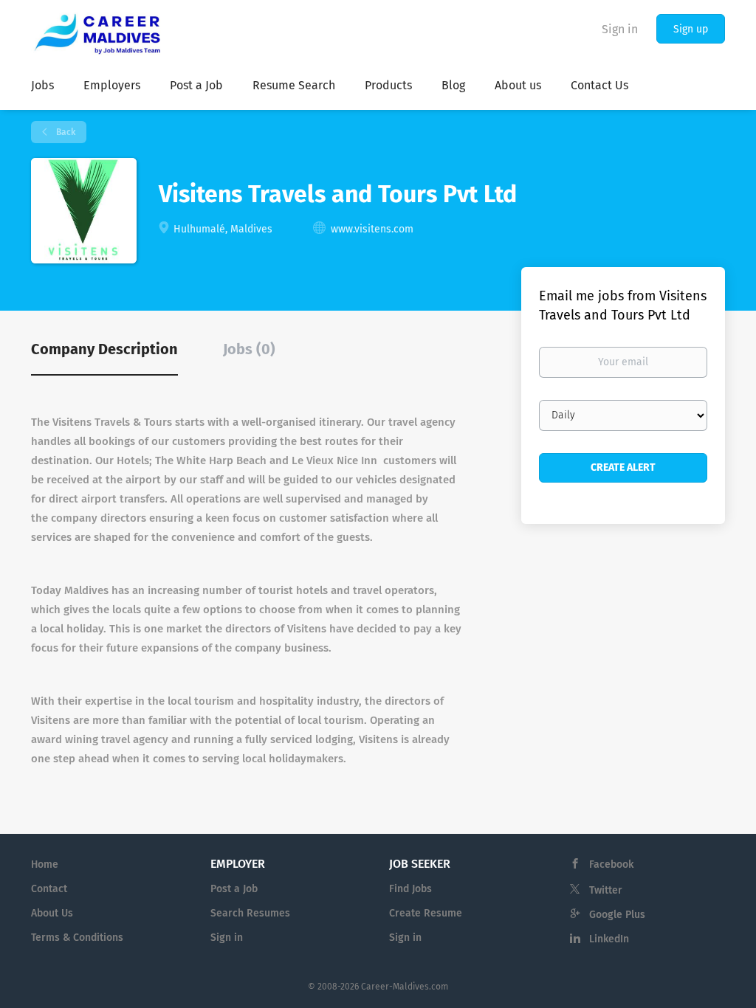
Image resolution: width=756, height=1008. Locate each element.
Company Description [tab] (104, 349)
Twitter (605, 890)
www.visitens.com (372, 229)
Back (64, 132)
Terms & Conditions (77, 937)
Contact (49, 889)
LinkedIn (609, 939)
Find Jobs (410, 889)
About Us (52, 913)
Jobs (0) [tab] (249, 349)
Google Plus (617, 914)
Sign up (690, 29)
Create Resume (425, 913)
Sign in (620, 29)
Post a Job (234, 889)
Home (44, 864)
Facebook (611, 864)
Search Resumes (250, 913)
